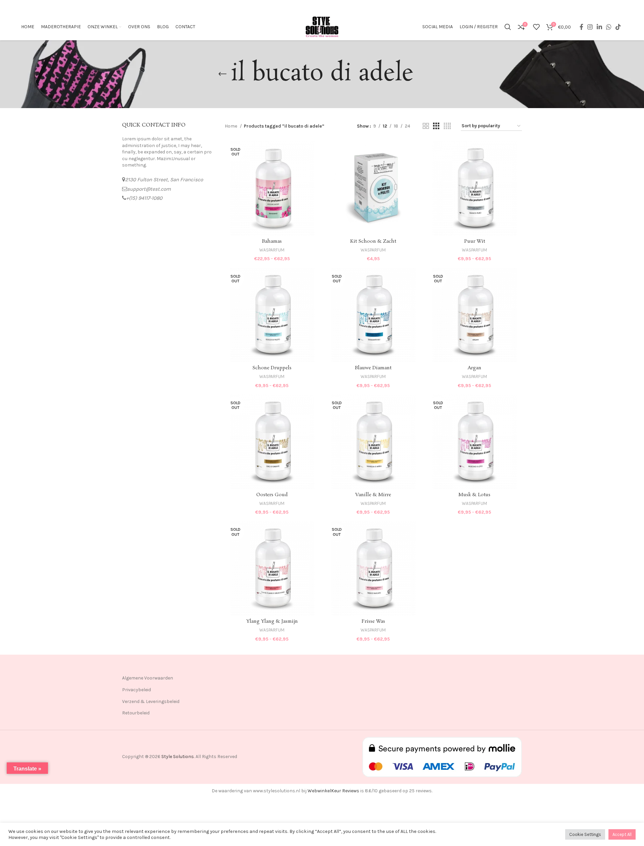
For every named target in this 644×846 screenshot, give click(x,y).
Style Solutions (177, 756)
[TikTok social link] (618, 27)
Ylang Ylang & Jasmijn (272, 621)
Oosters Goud (272, 494)
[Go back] (222, 74)
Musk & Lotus (474, 494)
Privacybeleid (136, 690)
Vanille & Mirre (373, 494)
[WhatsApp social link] (608, 27)
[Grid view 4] (447, 126)
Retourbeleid (136, 713)
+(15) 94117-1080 (144, 198)
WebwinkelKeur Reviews (333, 791)
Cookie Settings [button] (585, 834)
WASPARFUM (271, 249)
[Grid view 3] (436, 126)
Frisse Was (373, 621)
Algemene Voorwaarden (147, 678)
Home (231, 126)
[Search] (508, 27)
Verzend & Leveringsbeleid (150, 701)
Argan (474, 368)
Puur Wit (474, 241)
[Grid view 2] (426, 126)
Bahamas (272, 241)
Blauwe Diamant (373, 368)
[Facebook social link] (581, 27)
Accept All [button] (622, 834)
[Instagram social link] (590, 27)
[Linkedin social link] (599, 27)
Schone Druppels (271, 368)
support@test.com (149, 189)
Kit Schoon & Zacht (373, 241)
